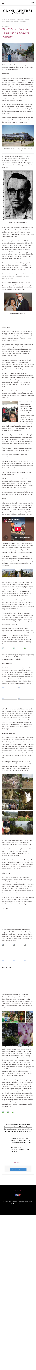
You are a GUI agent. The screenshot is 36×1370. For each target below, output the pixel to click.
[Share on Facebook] (4, 1113)
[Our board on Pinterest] (20, 1194)
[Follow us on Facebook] (16, 1194)
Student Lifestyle (13, 1129)
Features (5, 24)
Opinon (20, 24)
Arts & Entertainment (21, 19)
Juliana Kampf (19, 1131)
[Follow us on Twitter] (18, 1194)
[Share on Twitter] (9, 1113)
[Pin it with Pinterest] (14, 1113)
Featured (23, 21)
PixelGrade (22, 1204)
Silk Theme (14, 1204)
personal (28, 1131)
